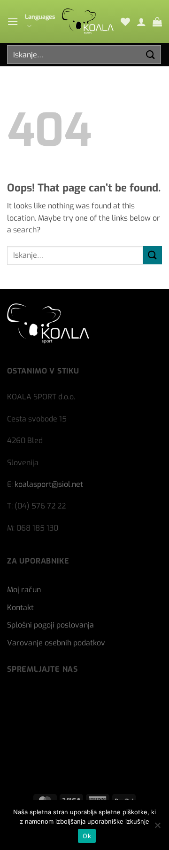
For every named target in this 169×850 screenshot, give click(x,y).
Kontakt (20, 607)
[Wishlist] (125, 21)
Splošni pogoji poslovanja (50, 625)
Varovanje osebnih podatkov (56, 643)
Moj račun (24, 590)
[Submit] (150, 54)
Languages (40, 17)
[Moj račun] (141, 21)
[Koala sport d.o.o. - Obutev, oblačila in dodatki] (88, 21)
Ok (87, 836)
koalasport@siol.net (49, 484)
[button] (12, 21)
